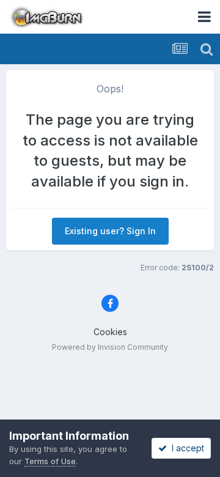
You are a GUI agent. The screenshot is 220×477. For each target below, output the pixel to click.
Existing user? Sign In (110, 231)
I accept (185, 448)
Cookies (110, 332)
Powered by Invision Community (110, 347)
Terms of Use (50, 461)
